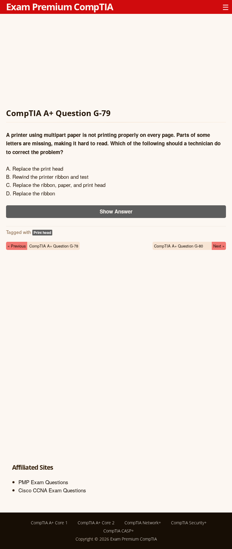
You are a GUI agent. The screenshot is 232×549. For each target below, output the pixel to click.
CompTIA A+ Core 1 (49, 522)
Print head (42, 232)
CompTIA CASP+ (118, 531)
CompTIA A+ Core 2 (96, 522)
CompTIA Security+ (189, 522)
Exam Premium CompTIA (59, 6)
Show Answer (116, 211)
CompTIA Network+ (142, 522)
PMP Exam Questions (43, 482)
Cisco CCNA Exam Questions (52, 490)
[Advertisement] (116, 62)
